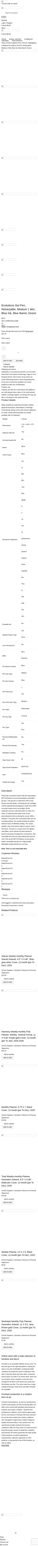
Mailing (3, 1496)
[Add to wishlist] (3, 1317)
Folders (3, 1493)
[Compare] (3, 1352)
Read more (29, 331)
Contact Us (4, 1461)
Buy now (19, 361)
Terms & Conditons (7, 1467)
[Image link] (11, 1515)
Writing (3, 1490)
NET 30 (3, 1464)
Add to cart (7, 361)
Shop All (3, 1500)
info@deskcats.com (7, 1508)
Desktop (4, 1483)
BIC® (3, 318)
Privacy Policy (5, 1471)
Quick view (9, 1352)
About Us (4, 1457)
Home (3, 43)
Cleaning (4, 1486)
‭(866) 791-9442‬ (6, 1512)
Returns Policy (5, 1474)
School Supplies (12, 43)
